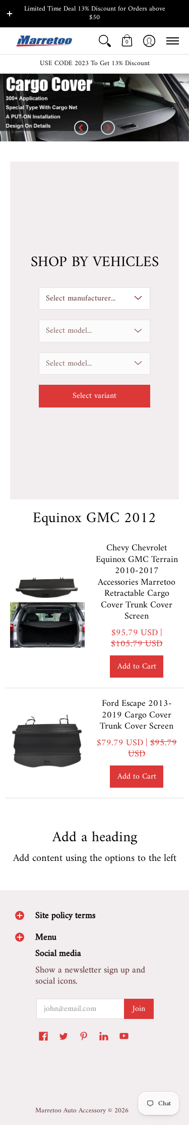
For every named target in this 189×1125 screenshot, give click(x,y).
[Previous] (81, 128)
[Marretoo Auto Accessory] (43, 41)
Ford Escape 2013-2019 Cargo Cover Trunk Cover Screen (136, 715)
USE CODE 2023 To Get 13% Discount (95, 64)
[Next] (108, 128)
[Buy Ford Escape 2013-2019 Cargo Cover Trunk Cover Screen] (47, 743)
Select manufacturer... (80, 298)
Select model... (69, 331)
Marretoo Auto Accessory (70, 1111)
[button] (127, 41)
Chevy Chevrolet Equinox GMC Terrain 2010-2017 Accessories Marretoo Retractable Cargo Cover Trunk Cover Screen (137, 582)
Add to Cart (136, 666)
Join (139, 1009)
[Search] (105, 41)
